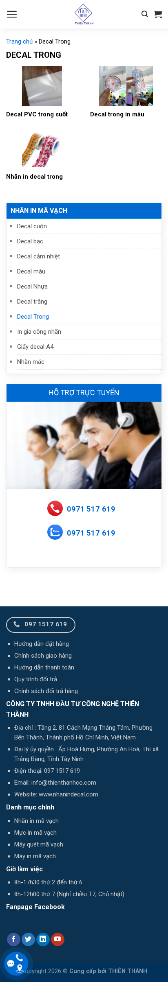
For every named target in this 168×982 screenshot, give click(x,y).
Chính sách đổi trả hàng (46, 691)
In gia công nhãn (39, 331)
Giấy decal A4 (35, 346)
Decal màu (31, 271)
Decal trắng (32, 301)
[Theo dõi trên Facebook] (13, 940)
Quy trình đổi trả (35, 679)
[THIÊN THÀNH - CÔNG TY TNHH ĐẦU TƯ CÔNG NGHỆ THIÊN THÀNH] (84, 14)
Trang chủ (19, 41)
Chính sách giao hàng (43, 655)
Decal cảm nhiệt (38, 256)
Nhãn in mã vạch (39, 210)
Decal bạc (30, 241)
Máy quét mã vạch (38, 844)
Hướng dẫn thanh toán (44, 667)
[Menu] (12, 14)
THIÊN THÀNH (127, 971)
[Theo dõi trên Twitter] (28, 940)
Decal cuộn (32, 226)
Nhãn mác (30, 361)
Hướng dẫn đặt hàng (41, 643)
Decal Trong (33, 316)
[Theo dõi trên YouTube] (57, 940)
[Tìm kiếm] (144, 14)
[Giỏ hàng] (158, 14)
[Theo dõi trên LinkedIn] (43, 940)
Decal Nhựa (32, 286)
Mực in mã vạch (35, 832)
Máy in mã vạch (35, 856)
